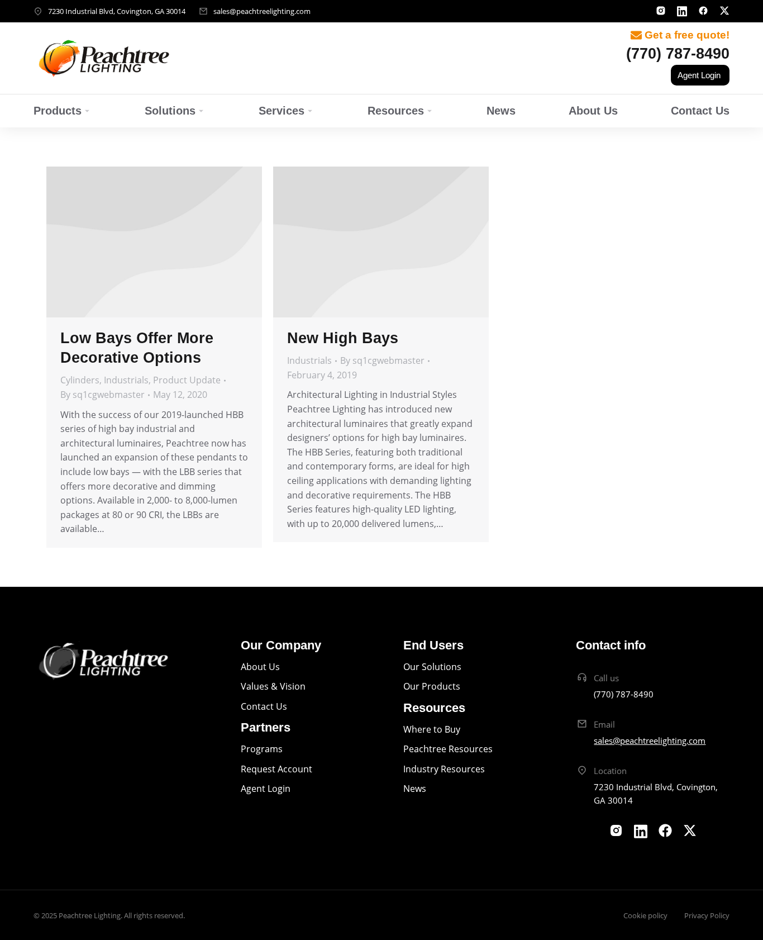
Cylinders (79, 380)
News (414, 788)
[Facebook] (703, 11)
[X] (724, 11)
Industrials (126, 380)
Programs (262, 749)
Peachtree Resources (448, 749)
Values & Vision (273, 686)
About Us (260, 667)
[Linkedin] (682, 11)
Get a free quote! (687, 35)
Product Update (187, 380)
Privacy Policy (706, 915)
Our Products (431, 686)
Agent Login (699, 75)
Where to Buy (431, 729)
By (102, 394)
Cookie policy (645, 915)
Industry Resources (444, 769)
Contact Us (264, 706)
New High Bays (342, 338)
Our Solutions (432, 667)
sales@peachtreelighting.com (649, 740)
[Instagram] (661, 11)
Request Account (276, 769)
